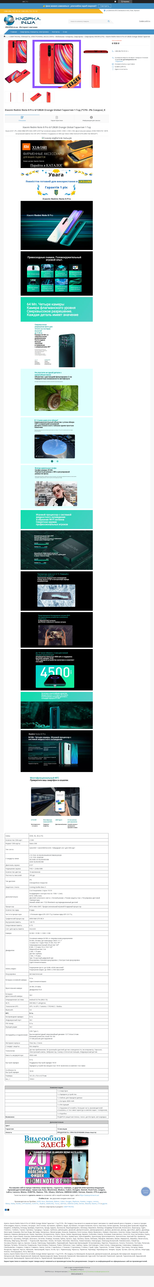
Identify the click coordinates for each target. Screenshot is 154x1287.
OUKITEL (35, 1203)
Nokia (13, 1203)
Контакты (56, 32)
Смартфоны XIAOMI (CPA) (94, 37)
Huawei (82, 1201)
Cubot (62, 1201)
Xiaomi (94, 1203)
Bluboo (56, 1201)
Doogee (68, 1201)
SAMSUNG (50, 1203)
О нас (65, 32)
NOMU (18, 1203)
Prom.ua (87, 1267)
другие (105, 1203)
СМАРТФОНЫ (68, 1207)
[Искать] (108, 21)
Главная (13, 32)
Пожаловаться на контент (77, 1272)
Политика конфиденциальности (98, 1272)
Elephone (75, 1201)
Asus (43, 1201)
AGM (39, 1201)
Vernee (81, 1203)
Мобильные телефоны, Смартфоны (69, 37)
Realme (42, 1203)
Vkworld (88, 1203)
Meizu (7, 1203)
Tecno (57, 1203)
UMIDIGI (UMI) (72, 1203)
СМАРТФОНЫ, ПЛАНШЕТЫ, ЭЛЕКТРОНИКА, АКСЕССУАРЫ (32, 37)
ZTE (98, 1203)
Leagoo (89, 1201)
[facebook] (6, 1210)
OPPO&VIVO (26, 1203)
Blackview (49, 1201)
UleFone (63, 1203)
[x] (8, 1210)
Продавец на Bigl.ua (77, 1269)
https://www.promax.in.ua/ (89, 1195)
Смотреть (104, 6)
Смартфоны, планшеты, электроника (34, 32)
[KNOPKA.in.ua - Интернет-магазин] (22, 20)
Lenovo (95, 1201)
